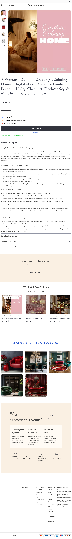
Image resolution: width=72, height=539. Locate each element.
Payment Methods (40, 502)
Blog (49, 492)
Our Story (50, 494)
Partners (50, 514)
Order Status (39, 504)
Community (51, 521)
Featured (64, 5)
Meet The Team (52, 497)
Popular (19, 5)
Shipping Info (39, 494)
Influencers (51, 504)
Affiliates (50, 507)
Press (49, 502)
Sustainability (51, 516)
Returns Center (40, 499)
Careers (50, 499)
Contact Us (39, 492)
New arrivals (54, 5)
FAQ (37, 497)
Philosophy (51, 518)
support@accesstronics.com (29, 490)
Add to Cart (36, 128)
